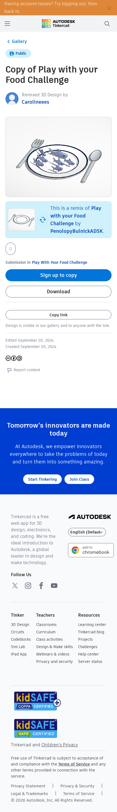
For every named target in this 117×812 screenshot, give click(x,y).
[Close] (109, 7)
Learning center (92, 624)
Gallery (19, 41)
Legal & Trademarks (29, 793)
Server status (90, 661)
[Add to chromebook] (91, 550)
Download (58, 291)
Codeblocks (21, 639)
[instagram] (28, 585)
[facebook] (41, 585)
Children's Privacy (59, 745)
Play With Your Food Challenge (59, 262)
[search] (107, 23)
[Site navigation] (7, 23)
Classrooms (46, 624)
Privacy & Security (77, 786)
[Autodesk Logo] (90, 517)
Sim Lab (18, 646)
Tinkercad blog (91, 632)
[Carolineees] (12, 98)
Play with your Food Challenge (75, 216)
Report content (27, 370)
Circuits (17, 632)
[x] (15, 585)
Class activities (49, 639)
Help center (88, 654)
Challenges (87, 646)
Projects (85, 639)
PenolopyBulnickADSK (76, 231)
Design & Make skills (54, 646)
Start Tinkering (42, 479)
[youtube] (54, 585)
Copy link (58, 315)
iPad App (19, 654)
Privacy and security (54, 661)
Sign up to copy (58, 275)
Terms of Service (74, 764)
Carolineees (35, 101)
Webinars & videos (52, 654)
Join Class (79, 479)
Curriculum (46, 632)
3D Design (20, 624)
